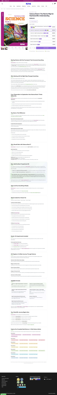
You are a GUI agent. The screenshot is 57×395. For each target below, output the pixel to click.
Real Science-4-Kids (11, 393)
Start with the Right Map (35, 192)
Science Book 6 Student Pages (24, 354)
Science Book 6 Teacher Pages (33, 354)
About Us (3, 379)
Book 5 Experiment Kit (42, 350)
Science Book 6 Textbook (14, 354)
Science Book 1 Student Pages (27, 334)
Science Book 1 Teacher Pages (36, 334)
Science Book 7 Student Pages (24, 357)
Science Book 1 (13, 62)
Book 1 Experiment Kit (25, 248)
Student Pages (17, 212)
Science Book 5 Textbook (14, 350)
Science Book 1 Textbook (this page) (16, 334)
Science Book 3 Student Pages (24, 343)
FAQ (2, 386)
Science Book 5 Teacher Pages (33, 350)
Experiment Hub (16, 246)
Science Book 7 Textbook (14, 357)
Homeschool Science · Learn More (28, 0)
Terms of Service (4, 381)
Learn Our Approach (30, 324)
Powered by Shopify (51, 393)
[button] (2, 3)
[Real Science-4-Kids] (28, 4)
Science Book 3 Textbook (14, 343)
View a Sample (34, 21)
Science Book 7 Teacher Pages (33, 357)
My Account (4, 382)
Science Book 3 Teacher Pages (33, 343)
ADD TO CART (46, 47)
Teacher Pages (17, 223)
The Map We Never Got (22, 66)
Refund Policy (4, 385)
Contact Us (4, 394)
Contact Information (5, 378)
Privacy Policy (4, 383)
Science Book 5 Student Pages (24, 350)
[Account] (52, 3)
